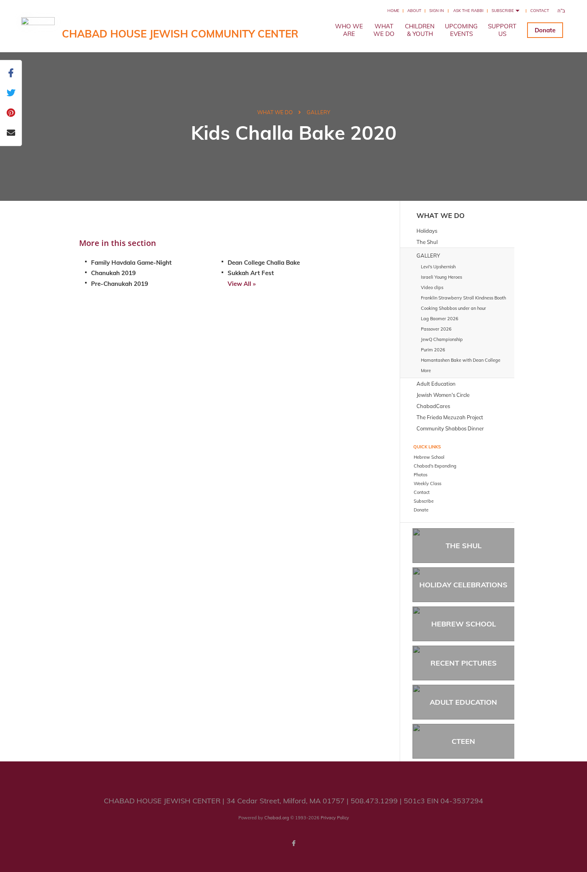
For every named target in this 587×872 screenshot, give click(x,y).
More (426, 370)
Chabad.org (276, 817)
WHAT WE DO (275, 112)
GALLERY (318, 112)
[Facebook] (293, 843)
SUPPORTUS (502, 30)
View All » (242, 283)
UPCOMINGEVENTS (461, 30)
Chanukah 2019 (113, 273)
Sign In (436, 10)
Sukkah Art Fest (251, 273)
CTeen (463, 741)
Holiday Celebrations (463, 584)
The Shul (464, 545)
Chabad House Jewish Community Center (180, 33)
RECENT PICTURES (463, 663)
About (414, 10)
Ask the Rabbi (468, 10)
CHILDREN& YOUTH (419, 30)
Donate (545, 30)
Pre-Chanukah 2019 (119, 283)
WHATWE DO (384, 30)
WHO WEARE (349, 30)
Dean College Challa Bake (264, 262)
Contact (539, 10)
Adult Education (463, 702)
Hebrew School (463, 623)
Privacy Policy (335, 817)
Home (393, 10)
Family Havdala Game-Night (131, 262)
